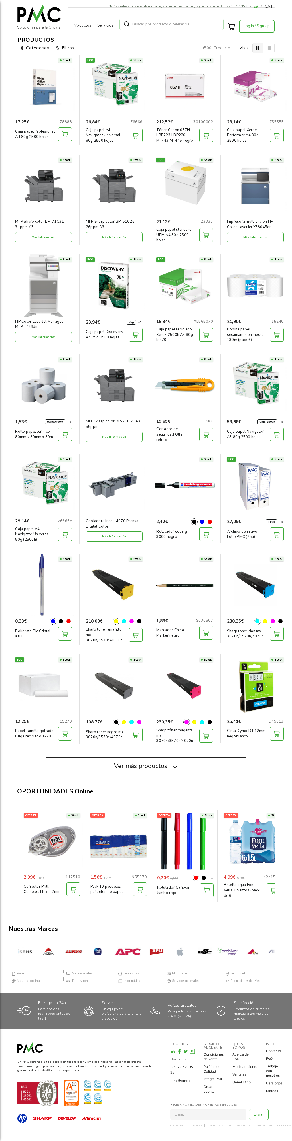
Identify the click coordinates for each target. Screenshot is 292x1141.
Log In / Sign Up (257, 26)
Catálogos (274, 1083)
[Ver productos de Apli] (146, 951)
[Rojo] (209, 521)
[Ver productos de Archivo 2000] (216, 951)
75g (131, 322)
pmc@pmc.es (181, 1080)
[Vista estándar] (258, 48)
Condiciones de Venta (214, 1056)
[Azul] (202, 521)
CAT (269, 6)
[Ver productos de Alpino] (63, 951)
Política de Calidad (212, 1069)
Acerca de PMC (240, 1056)
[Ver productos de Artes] (241, 951)
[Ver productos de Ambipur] (88, 951)
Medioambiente (244, 1066)
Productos (82, 25)
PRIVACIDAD (264, 1126)
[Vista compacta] (268, 48)
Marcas (272, 1091)
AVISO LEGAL (244, 1126)
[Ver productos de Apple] (171, 951)
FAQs (270, 1058)
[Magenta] (131, 621)
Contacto (273, 1051)
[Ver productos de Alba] (37, 951)
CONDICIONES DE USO (219, 1126)
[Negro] (194, 521)
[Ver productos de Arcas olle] (194, 951)
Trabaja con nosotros (273, 1071)
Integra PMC (214, 1079)
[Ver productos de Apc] (117, 951)
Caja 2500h (267, 422)
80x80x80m (55, 422)
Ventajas (239, 1074)
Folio (271, 522)
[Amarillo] (116, 621)
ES (255, 6)
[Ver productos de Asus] (267, 951)
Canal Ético (241, 1082)
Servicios (105, 25)
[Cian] (124, 621)
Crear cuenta (209, 1089)
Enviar (259, 1114)
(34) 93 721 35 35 (181, 1070)
